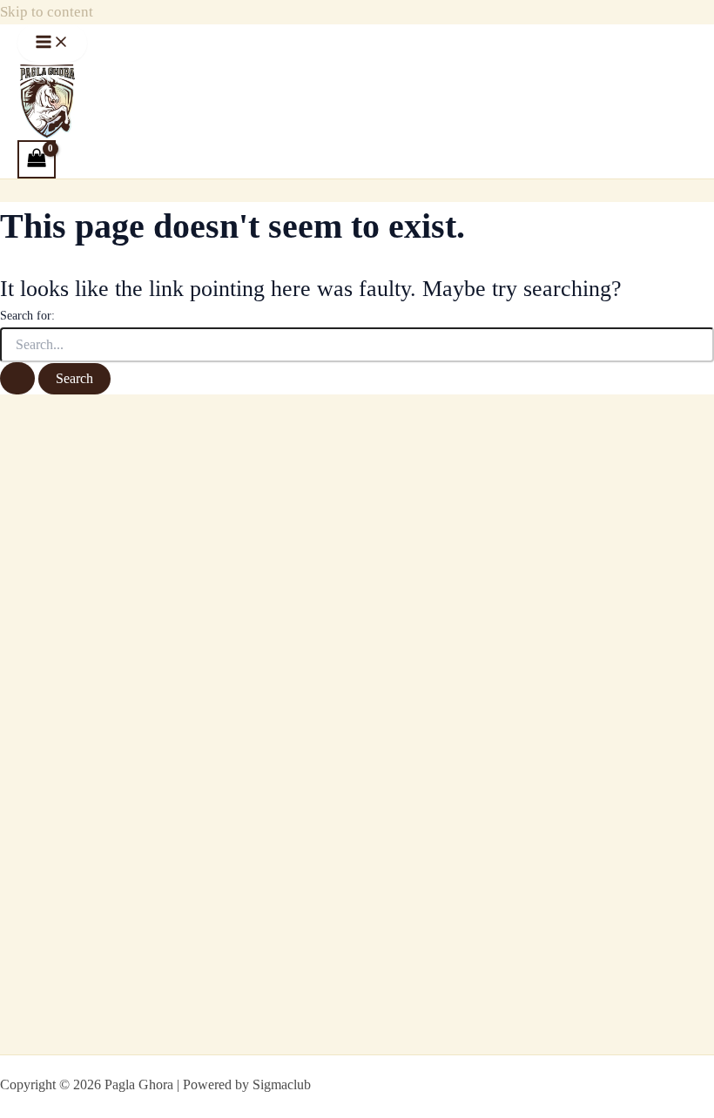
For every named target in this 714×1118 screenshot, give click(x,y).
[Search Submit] (17, 378)
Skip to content (46, 11)
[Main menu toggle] (52, 43)
